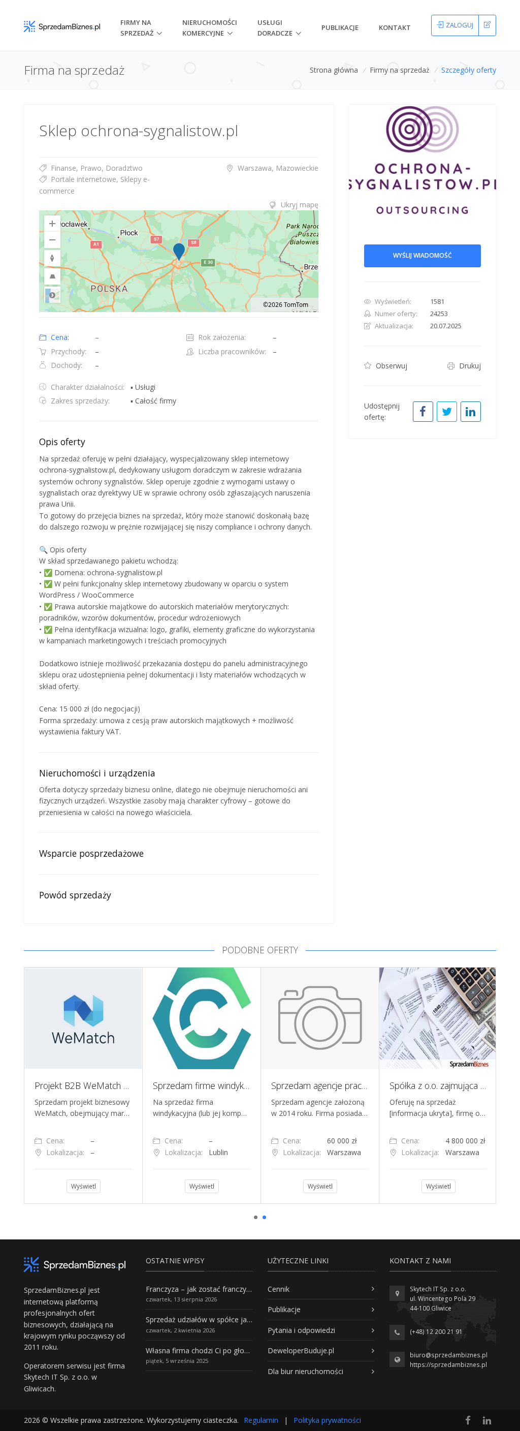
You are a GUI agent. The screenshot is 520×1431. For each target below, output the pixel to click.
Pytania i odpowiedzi (301, 1330)
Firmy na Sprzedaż (136, 28)
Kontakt (395, 27)
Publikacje (340, 27)
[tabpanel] (81, 1085)
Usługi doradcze (274, 28)
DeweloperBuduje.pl (301, 1350)
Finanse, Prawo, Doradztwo (96, 168)
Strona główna (334, 70)
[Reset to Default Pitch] (52, 276)
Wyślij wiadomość (422, 255)
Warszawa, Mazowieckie (277, 168)
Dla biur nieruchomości (305, 1371)
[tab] (178, 204)
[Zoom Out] (52, 240)
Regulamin (261, 1420)
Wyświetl (81, 1186)
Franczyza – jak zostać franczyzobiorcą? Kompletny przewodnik (250, 1289)
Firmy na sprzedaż (400, 70)
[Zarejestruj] (487, 25)
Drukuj (469, 365)
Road (52, 295)
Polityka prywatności (327, 1420)
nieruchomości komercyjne (209, 28)
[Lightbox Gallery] (422, 160)
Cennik (278, 1289)
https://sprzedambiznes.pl (448, 1364)
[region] (178, 261)
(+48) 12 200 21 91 (436, 1331)
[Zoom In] (52, 223)
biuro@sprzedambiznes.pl (449, 1355)
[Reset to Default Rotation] (52, 258)
